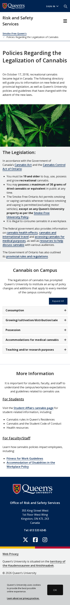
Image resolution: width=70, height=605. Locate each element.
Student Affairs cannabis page (34, 408)
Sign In (50, 6)
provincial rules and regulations (27, 256)
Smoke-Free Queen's (15, 33)
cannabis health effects (22, 233)
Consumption (15, 310)
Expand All (58, 301)
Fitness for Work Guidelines (25, 458)
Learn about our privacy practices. (23, 598)
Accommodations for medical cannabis (32, 340)
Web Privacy (11, 554)
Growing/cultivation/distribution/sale (32, 320)
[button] (65, 6)
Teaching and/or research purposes (30, 350)
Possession (13, 330)
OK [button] (55, 590)
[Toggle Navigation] (65, 21)
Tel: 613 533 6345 (35, 530)
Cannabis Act (23, 165)
